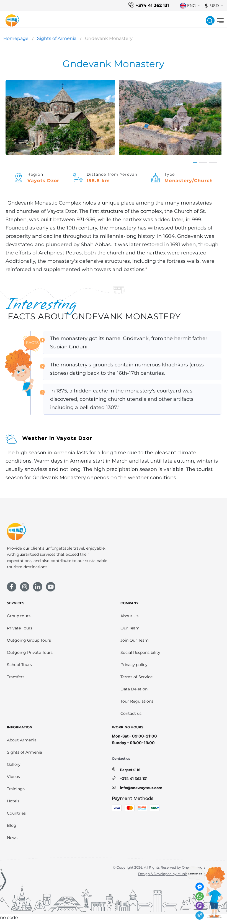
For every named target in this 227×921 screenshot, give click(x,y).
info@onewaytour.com (141, 788)
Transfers (15, 676)
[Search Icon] (210, 20)
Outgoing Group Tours (29, 640)
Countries (16, 813)
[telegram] (199, 915)
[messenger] (199, 886)
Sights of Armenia (56, 38)
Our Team (130, 628)
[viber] (199, 906)
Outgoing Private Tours (30, 652)
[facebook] (11, 586)
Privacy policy (134, 664)
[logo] (12, 20)
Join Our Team (134, 640)
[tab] (195, 162)
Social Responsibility (140, 652)
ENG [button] (191, 5)
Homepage (16, 38)
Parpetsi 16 (130, 770)
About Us (129, 615)
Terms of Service (136, 676)
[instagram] (24, 586)
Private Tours (19, 628)
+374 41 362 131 (152, 5)
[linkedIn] (37, 586)
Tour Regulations (136, 701)
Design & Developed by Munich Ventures (171, 874)
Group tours (18, 615)
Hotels (13, 800)
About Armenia (22, 740)
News (12, 837)
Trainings (16, 788)
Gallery (13, 764)
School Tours (19, 664)
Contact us (130, 713)
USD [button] (214, 5)
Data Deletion (134, 689)
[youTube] (50, 586)
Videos (13, 776)
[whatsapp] (199, 896)
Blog (11, 825)
